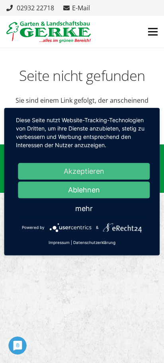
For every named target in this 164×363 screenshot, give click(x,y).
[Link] (48, 32)
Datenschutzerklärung (94, 242)
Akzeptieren (84, 171)
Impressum (59, 242)
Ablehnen (84, 189)
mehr (84, 208)
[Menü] (153, 32)
